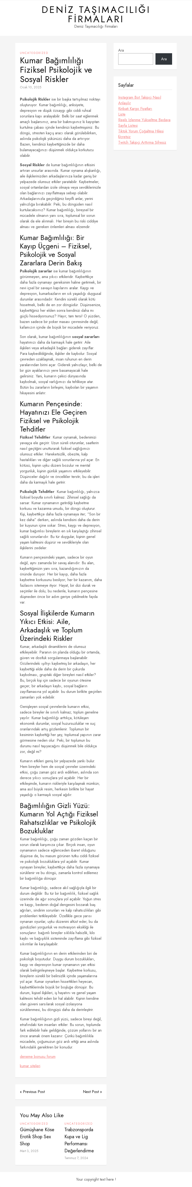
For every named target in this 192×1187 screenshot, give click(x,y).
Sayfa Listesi (128, 125)
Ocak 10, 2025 (30, 87)
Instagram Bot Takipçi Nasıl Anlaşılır (139, 100)
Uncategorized (34, 53)
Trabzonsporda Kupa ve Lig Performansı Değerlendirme (79, 1140)
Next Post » (92, 1091)
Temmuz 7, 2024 (76, 1158)
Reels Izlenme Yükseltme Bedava (144, 120)
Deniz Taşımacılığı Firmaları (96, 14)
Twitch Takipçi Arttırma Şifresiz (142, 142)
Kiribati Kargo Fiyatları (135, 108)
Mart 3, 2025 (29, 1151)
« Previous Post (32, 1091)
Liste (122, 114)
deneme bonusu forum (37, 1056)
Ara (121, 50)
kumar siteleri (30, 1066)
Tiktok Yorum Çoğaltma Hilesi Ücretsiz (141, 133)
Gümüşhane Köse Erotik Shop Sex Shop (37, 1136)
